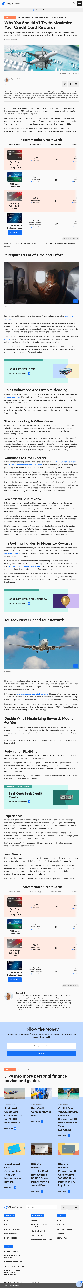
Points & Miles (10, 1238)
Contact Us (62, 1238)
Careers (60, 1234)
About (61, 1215)
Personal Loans (38, 1231)
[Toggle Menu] (79, 3)
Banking (34, 1220)
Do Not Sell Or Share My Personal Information (14, 1272)
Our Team (61, 1225)
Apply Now (15, 233)
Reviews (8, 1225)
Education (37, 1215)
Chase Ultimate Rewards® (65, 462)
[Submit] (28, 1207)
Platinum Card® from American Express (23, 566)
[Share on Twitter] (64, 84)
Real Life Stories (12, 1229)
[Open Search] (74, 3)
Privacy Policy (11, 1251)
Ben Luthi (17, 79)
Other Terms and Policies (12, 1256)
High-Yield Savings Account (39, 1226)
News (6, 1220)
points (7, 339)
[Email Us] (76, 1207)
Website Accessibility (14, 1266)
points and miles (13, 397)
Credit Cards (37, 1235)
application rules (11, 553)
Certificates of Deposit (41, 1240)
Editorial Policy (64, 1229)
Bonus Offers (10, 1234)
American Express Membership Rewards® (25, 465)
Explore (10, 1215)
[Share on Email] (76, 84)
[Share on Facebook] (70, 84)
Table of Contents (11, 1285)
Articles (10, 17)
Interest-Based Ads (13, 1262)
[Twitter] (64, 1207)
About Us (61, 1220)
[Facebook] (70, 1207)
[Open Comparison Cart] (79, 1284)
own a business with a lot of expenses (32, 694)
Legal (9, 1246)
